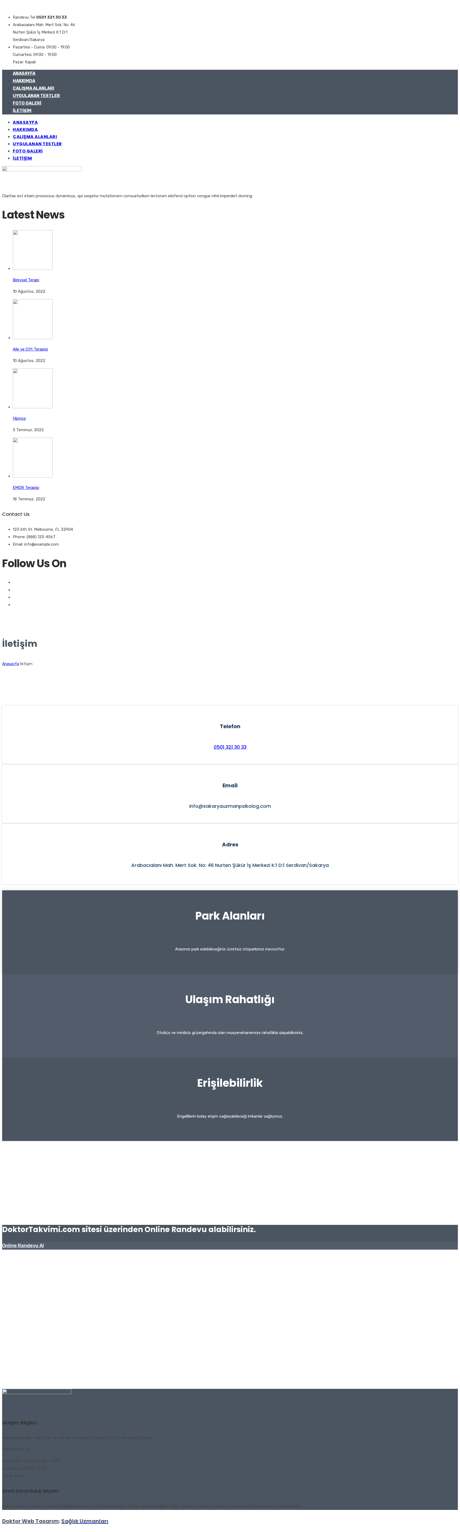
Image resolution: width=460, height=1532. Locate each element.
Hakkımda (24, 80)
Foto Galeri (27, 103)
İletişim (22, 110)
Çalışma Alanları (33, 88)
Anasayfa (24, 73)
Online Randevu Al (23, 1246)
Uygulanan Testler (36, 95)
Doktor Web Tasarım (30, 1521)
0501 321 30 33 (230, 747)
